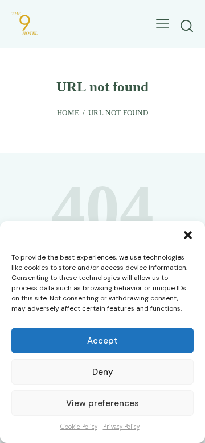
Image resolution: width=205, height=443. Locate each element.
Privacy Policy (121, 427)
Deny (102, 372)
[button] (188, 235)
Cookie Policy (78, 427)
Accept (102, 340)
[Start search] (186, 26)
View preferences (102, 403)
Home (68, 112)
